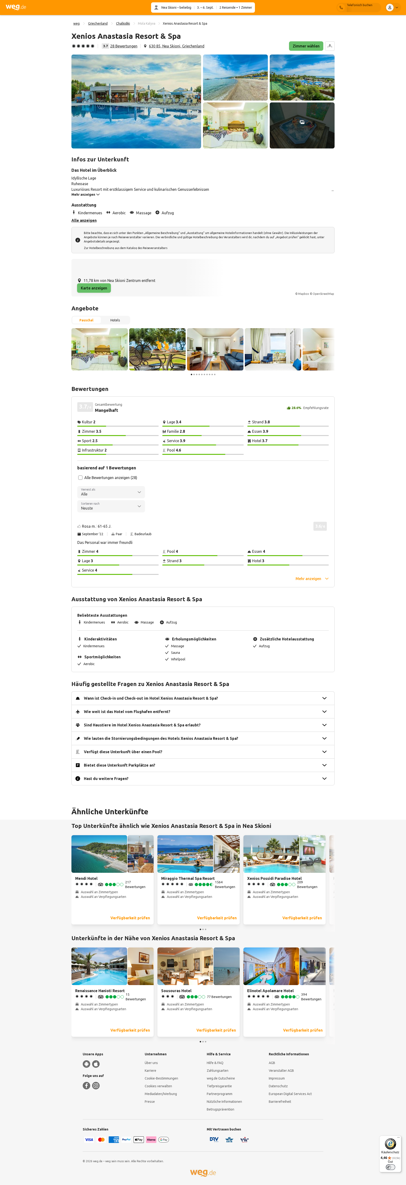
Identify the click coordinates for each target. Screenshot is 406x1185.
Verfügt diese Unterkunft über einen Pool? (123, 752)
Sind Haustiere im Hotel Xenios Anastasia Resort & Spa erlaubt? (142, 725)
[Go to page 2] (194, 374)
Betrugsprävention (220, 1109)
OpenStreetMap (323, 293)
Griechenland (98, 23)
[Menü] (398, 1138)
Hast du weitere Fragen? (106, 778)
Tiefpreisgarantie (219, 1086)
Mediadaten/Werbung (161, 1094)
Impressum (277, 1078)
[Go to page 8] (209, 374)
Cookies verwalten (158, 1086)
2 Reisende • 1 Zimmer (235, 7)
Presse (150, 1101)
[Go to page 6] (204, 374)
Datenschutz (278, 1086)
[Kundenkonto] (393, 7)
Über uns (151, 1063)
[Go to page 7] (207, 374)
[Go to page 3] (196, 374)
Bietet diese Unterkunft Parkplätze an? (119, 765)
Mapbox (303, 293)
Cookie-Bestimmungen (161, 1078)
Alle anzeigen (84, 220)
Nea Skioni (168, 7)
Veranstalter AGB (281, 1070)
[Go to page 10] (214, 374)
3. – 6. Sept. (205, 7)
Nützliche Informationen (224, 1101)
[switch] (390, 1167)
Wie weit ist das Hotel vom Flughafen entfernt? (127, 711)
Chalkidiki (123, 23)
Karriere (150, 1070)
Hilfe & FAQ (215, 1063)
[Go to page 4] (199, 374)
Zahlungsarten (217, 1070)
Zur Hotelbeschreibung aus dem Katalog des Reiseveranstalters (125, 247)
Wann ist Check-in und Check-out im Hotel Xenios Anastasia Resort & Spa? (151, 698)
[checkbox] (80, 478)
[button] (136, 101)
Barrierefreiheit (280, 1101)
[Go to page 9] (212, 374)
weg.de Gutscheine (221, 1078)
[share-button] (330, 46)
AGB (272, 1063)
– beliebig (183, 7)
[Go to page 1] (191, 374)
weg (76, 23)
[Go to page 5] (202, 374)
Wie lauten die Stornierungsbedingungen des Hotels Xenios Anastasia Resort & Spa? (161, 738)
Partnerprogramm (219, 1094)
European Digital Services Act (290, 1094)
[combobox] (111, 492)
